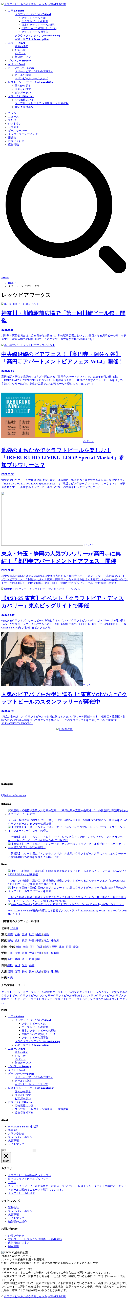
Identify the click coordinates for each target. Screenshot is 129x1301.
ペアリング (88, 999)
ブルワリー (15, 120)
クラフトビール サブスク (111, 995)
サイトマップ (16, 1144)
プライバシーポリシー (21, 1137)
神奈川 (55, 940)
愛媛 (24, 965)
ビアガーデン (23, 92)
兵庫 (39, 953)
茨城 (10, 940)
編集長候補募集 (24, 106)
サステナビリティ (39, 999)
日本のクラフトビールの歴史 (39, 24)
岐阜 (61, 946)
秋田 (31, 934)
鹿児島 (55, 971)
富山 (25, 946)
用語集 (12, 137)
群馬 (24, 940)
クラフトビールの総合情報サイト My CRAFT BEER (35, 1296)
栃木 (17, 940)
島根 (17, 959)
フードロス (75, 999)
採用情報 (13, 1246)
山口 (39, 959)
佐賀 (17, 971)
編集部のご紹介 (17, 1221)
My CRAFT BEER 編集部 (23, 1126)
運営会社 (13, 1130)
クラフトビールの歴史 (65, 992)
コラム (12, 113)
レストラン (15, 123)
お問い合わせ (16, 141)
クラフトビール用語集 (35, 31)
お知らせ (20, 49)
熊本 (31, 971)
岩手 (17, 934)
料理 (109, 999)
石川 (32, 946)
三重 (10, 953)
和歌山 (55, 953)
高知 (31, 965)
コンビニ (117, 999)
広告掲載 (13, 144)
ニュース (13, 116)
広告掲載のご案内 (25, 99)
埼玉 (31, 940)
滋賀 (17, 953)
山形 (39, 934)
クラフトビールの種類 (35, 21)
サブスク (13, 127)
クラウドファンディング (23, 134)
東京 (46, 940)
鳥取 (10, 959)
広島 (31, 959)
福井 (39, 946)
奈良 (46, 953)
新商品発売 (21, 46)
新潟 (18, 946)
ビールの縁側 (23, 75)
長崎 (24, 971)
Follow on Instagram (15, 795)
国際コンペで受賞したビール (39, 28)
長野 (54, 946)
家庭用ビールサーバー (14, 999)
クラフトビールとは (34, 17)
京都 (24, 953)
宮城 (24, 934)
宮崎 (46, 971)
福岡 (10, 971)
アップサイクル (59, 999)
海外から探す (23, 89)
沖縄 (10, 977)
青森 (10, 934)
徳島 (10, 965)
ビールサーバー (17, 130)
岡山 (24, 959)
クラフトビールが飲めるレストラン (74, 995)
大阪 (31, 953)
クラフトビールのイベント (95, 992)
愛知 (76, 946)
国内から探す (23, 85)
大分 (39, 971)
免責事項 (13, 1140)
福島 (46, 934)
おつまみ (100, 999)
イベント (20, 53)
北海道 (14, 928)
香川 (17, 965)
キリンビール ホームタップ (31, 78)
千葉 (39, 940)
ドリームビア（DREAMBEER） (34, 71)
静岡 (68, 946)
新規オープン (23, 56)
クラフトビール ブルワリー (36, 995)
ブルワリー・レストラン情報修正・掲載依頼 (42, 103)
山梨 (47, 946)
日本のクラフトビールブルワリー (28, 1178)
